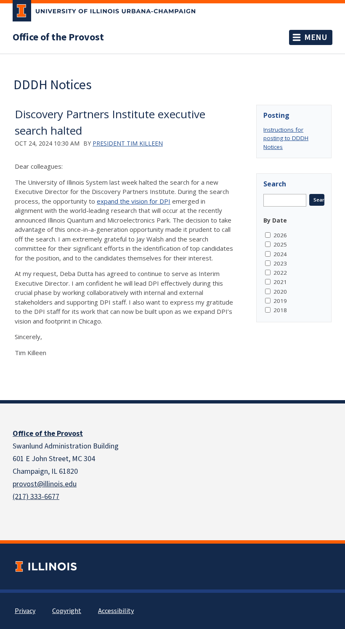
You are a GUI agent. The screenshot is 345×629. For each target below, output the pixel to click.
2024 (280, 254)
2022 (280, 272)
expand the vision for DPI (133, 201)
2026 (280, 235)
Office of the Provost (58, 37)
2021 (280, 282)
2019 (280, 301)
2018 (280, 310)
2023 (280, 263)
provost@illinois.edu (45, 484)
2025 (280, 244)
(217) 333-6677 (36, 496)
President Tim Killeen (128, 143)
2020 (280, 291)
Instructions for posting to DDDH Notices (285, 138)
